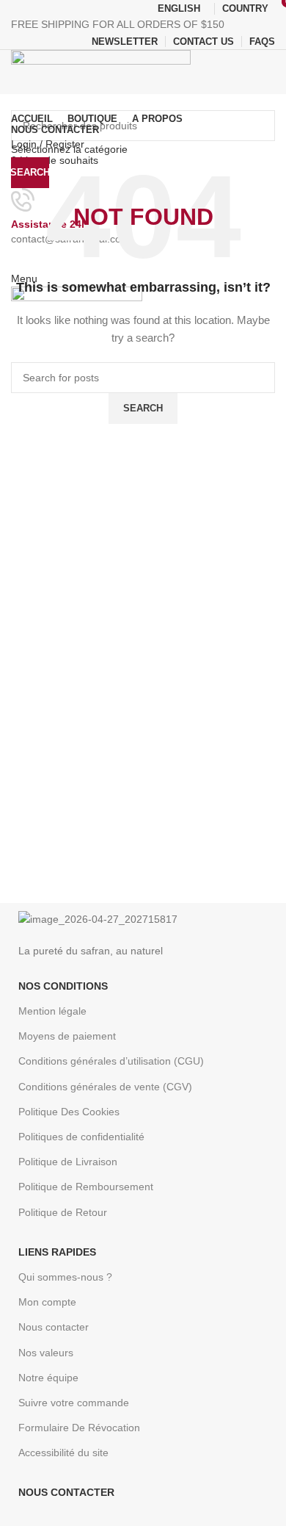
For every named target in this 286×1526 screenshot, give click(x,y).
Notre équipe (48, 1377)
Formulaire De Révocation (79, 1427)
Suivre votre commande (73, 1402)
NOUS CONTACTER (66, 1492)
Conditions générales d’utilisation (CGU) (111, 1061)
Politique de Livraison (67, 1161)
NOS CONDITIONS (63, 986)
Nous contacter (53, 1327)
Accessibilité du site (63, 1452)
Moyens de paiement (67, 1036)
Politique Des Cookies (69, 1111)
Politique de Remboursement (85, 1186)
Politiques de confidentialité (81, 1136)
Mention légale (52, 1011)
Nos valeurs (45, 1352)
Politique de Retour (62, 1212)
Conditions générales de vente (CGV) (105, 1087)
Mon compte (47, 1302)
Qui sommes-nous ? (65, 1277)
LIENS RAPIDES (57, 1252)
